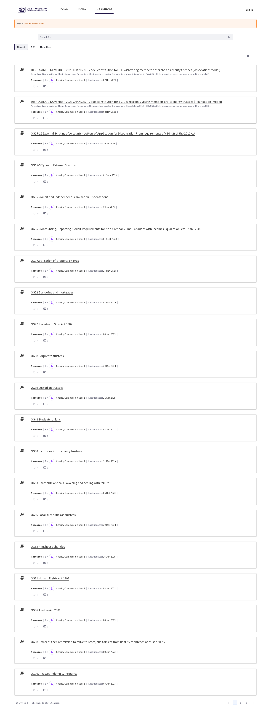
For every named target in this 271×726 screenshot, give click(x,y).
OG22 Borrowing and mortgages (52, 292)
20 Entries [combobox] (21, 702)
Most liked (45, 46)
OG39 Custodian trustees (47, 388)
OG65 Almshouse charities (48, 546)
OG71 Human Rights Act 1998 (50, 578)
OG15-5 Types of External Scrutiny (53, 165)
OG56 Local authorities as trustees (53, 515)
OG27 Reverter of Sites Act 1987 (51, 324)
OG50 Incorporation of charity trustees (56, 451)
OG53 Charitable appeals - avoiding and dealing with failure (70, 483)
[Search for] (229, 37)
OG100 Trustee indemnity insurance (54, 673)
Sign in (20, 23)
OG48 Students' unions (46, 419)
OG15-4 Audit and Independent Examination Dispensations (69, 197)
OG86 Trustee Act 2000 (46, 610)
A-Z (33, 46)
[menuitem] (63, 9)
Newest (21, 46)
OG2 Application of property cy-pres (55, 260)
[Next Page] (253, 702)
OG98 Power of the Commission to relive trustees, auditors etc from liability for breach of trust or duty (98, 642)
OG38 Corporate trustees (47, 356)
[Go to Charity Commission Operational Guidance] (35, 9)
